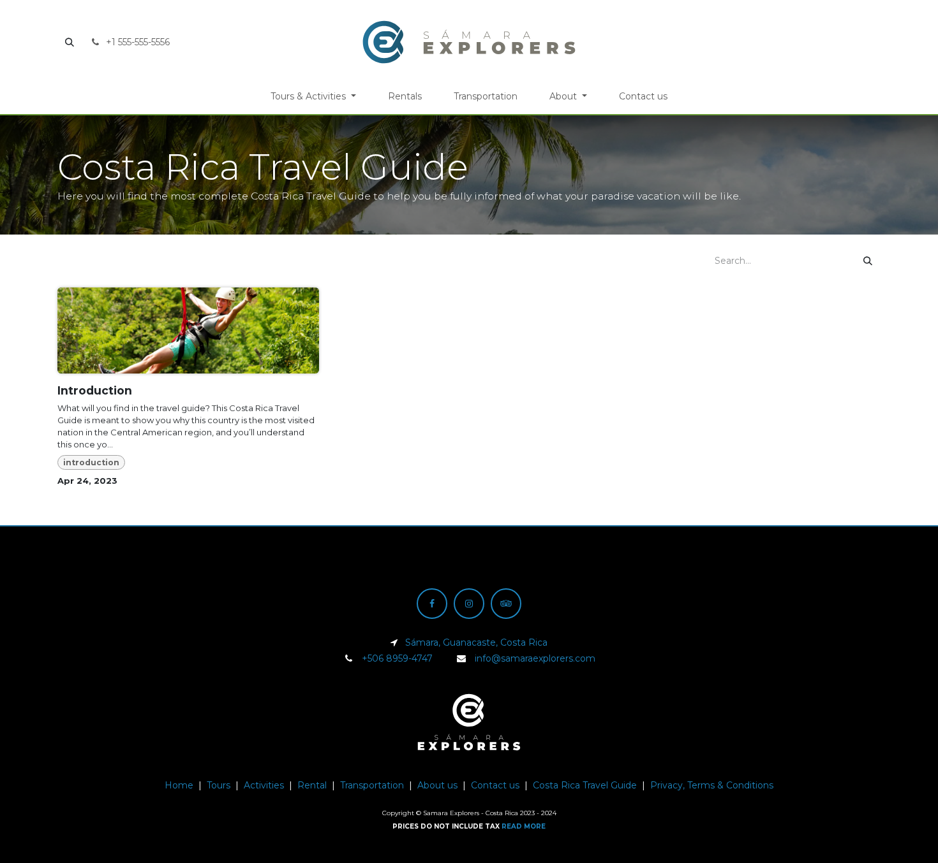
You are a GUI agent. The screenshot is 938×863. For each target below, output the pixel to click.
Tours (218, 785)
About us (437, 785)
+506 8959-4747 (397, 658)
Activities (264, 785)
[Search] (868, 261)
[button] (69, 42)
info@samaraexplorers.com (535, 658)
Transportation (372, 785)
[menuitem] (313, 96)
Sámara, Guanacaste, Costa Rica (476, 642)
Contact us (495, 785)
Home (179, 785)
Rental (312, 785)
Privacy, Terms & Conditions (711, 785)
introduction (91, 462)
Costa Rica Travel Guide (585, 785)
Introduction (94, 390)
